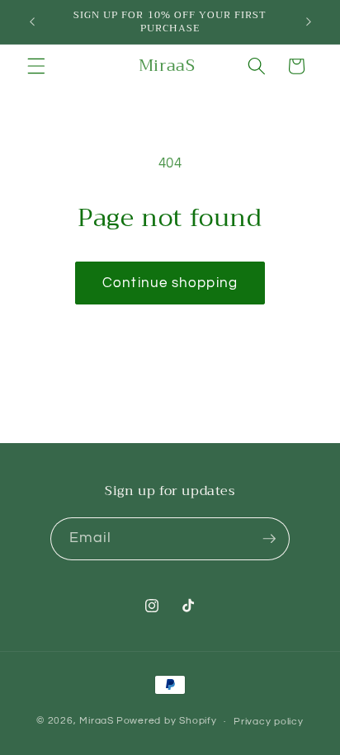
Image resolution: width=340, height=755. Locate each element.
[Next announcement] (308, 22)
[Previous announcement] (32, 22)
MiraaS (96, 721)
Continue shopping (170, 283)
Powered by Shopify (166, 721)
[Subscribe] (269, 538)
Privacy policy (269, 721)
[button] (36, 66)
